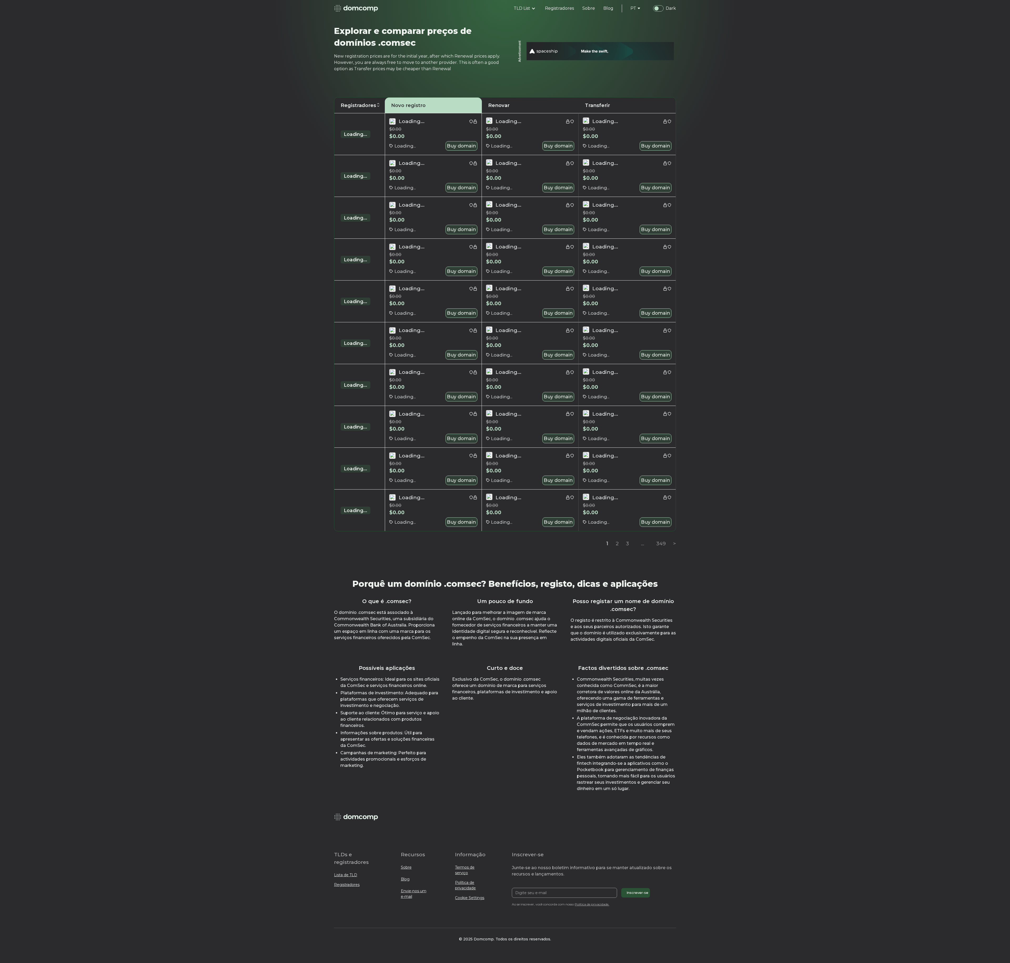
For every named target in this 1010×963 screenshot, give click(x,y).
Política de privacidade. (592, 904)
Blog (405, 879)
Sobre (406, 867)
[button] (524, 8)
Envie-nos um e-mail (413, 894)
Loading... (355, 134)
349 (661, 543)
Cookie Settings (469, 897)
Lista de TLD (345, 875)
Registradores (347, 884)
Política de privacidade (465, 885)
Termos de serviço (464, 870)
